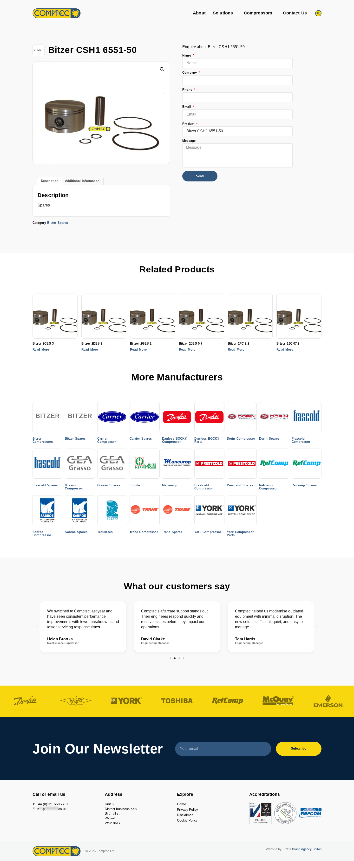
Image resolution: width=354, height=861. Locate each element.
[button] (318, 13)
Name (187, 55)
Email (187, 107)
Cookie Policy (187, 820)
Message (189, 140)
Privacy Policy (187, 809)
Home (181, 804)
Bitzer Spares (57, 223)
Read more (41, 349)
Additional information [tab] (82, 181)
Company (190, 72)
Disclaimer (185, 815)
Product (189, 124)
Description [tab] (49, 181)
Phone (187, 89)
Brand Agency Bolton (306, 849)
